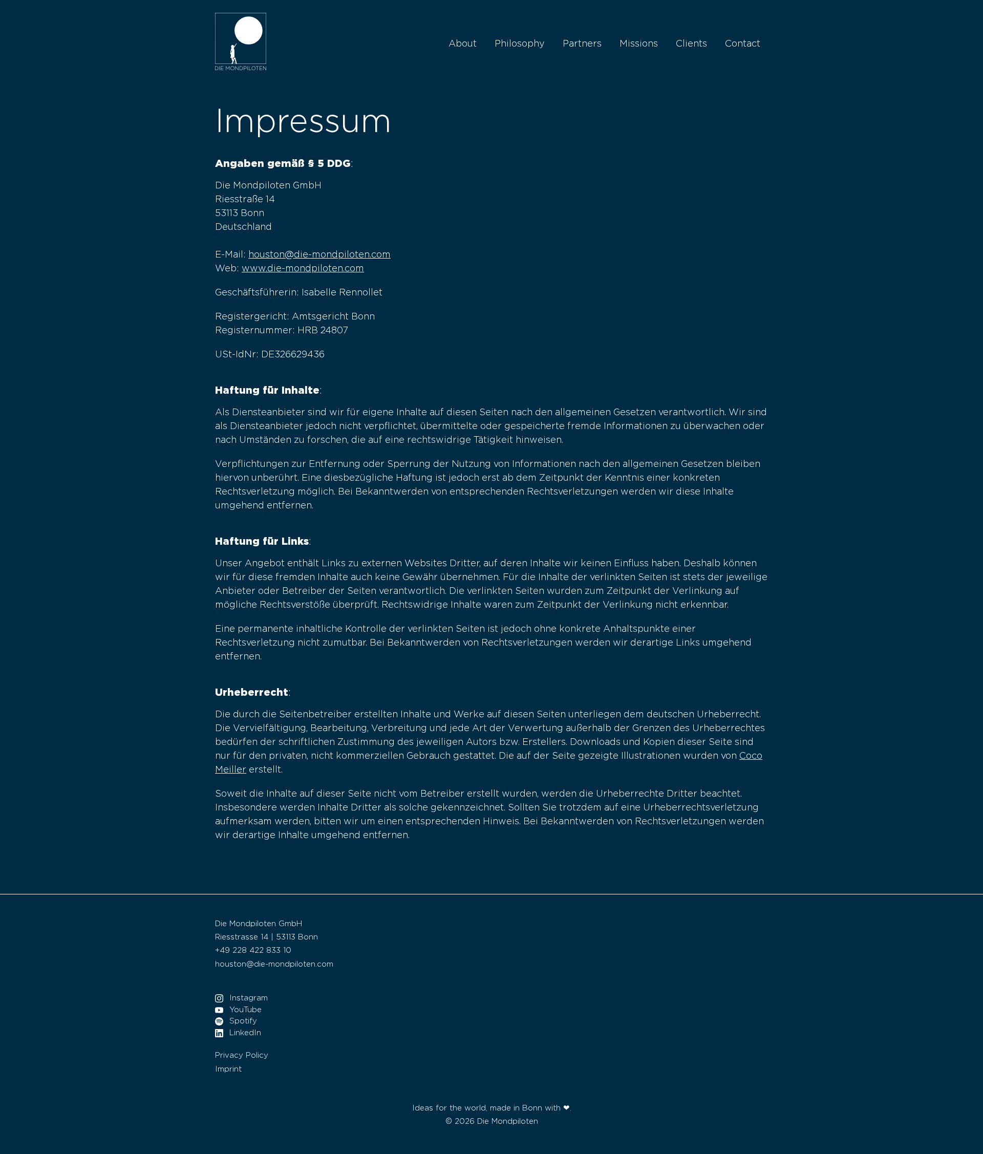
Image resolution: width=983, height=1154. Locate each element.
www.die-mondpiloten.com (303, 268)
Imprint (228, 1069)
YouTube (245, 1010)
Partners (582, 44)
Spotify (243, 1021)
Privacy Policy (241, 1055)
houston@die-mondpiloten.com (319, 255)
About (462, 44)
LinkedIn (245, 1033)
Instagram (248, 998)
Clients (691, 44)
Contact (742, 44)
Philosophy (520, 44)
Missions (638, 44)
